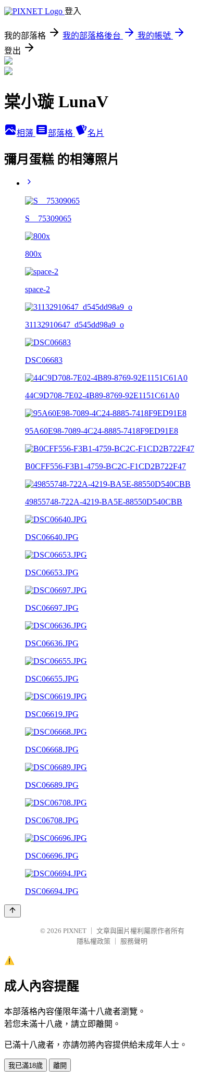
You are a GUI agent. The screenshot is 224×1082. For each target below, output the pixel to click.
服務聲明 (133, 941)
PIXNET (74, 931)
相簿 (26, 133)
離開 (60, 1066)
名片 (96, 133)
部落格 (61, 133)
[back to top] (12, 910)
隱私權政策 (93, 941)
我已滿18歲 (25, 1066)
